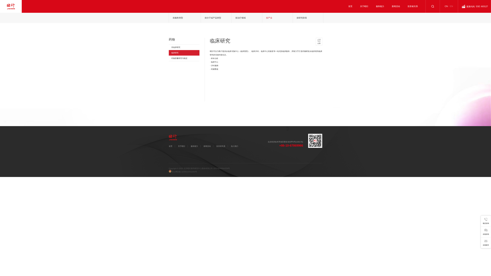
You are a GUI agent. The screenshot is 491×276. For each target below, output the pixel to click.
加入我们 (234, 146)
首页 (170, 146)
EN (451, 6)
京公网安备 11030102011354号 (184, 172)
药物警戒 (214, 69)
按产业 (269, 18)
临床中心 (214, 62)
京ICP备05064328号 (221, 168)
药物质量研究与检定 (179, 58)
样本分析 (214, 58)
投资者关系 (220, 146)
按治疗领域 (240, 18)
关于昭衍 (181, 146)
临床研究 (174, 53)
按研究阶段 (302, 18)
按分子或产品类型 (213, 18)
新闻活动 (207, 146)
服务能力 (194, 146)
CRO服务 (215, 66)
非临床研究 (175, 47)
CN (446, 6)
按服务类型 (178, 18)
